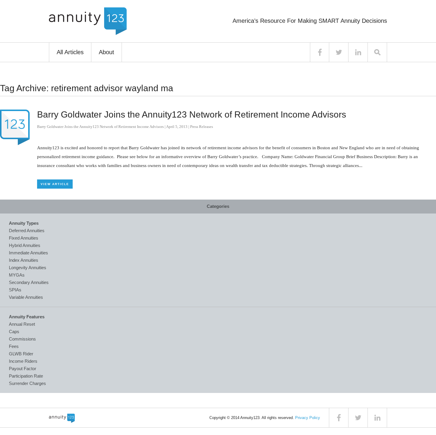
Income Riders (23, 361)
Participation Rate (26, 375)
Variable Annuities (26, 297)
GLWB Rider (21, 353)
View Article (55, 184)
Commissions (22, 338)
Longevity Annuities (27, 267)
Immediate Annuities (28, 252)
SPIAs (15, 289)
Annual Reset (22, 324)
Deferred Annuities (26, 230)
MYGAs (17, 274)
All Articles (70, 52)
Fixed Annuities (23, 237)
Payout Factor (22, 368)
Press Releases (201, 126)
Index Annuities (23, 260)
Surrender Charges (27, 383)
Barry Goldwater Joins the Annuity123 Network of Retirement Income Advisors (191, 114)
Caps (14, 331)
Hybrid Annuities (24, 245)
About (106, 52)
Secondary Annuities (29, 282)
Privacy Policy (307, 417)
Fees (14, 346)
